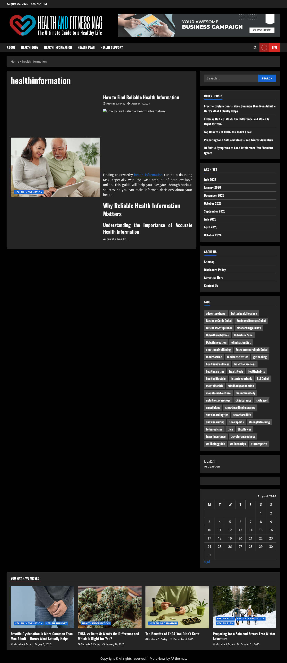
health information (148, 175)
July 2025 (210, 219)
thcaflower (244, 429)
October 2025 (212, 203)
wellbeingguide (215, 443)
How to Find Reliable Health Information (55, 167)
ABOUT (11, 47)
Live (274, 47)
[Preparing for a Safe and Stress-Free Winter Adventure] (244, 607)
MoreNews (158, 658)
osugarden (212, 466)
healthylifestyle (216, 378)
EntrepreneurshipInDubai (251, 349)
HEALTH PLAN (86, 47)
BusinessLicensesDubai (251, 320)
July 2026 (210, 179)
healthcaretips (215, 371)
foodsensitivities (237, 356)
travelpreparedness (243, 436)
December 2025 (214, 195)
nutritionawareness (218, 400)
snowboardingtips (217, 414)
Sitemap (209, 261)
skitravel (261, 400)
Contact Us (211, 285)
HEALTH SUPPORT (112, 47)
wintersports (259, 443)
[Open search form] (255, 47)
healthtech (236, 371)
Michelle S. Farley (115, 103)
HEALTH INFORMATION (58, 47)
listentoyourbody (241, 378)
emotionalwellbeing (218, 349)
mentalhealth (214, 385)
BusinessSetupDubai (219, 327)
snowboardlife (242, 414)
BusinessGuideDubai (219, 320)
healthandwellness (217, 364)
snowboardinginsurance (240, 407)
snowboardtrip (215, 422)
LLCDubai (263, 378)
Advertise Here (213, 277)
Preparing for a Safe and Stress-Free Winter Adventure (239, 140)
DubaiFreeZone (243, 335)
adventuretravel (216, 313)
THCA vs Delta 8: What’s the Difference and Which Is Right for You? (108, 636)
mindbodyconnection (241, 385)
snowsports (236, 422)
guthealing (260, 356)
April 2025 (210, 227)
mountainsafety (245, 393)
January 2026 (212, 187)
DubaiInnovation (216, 342)
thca (230, 429)
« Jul (207, 561)
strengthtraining (259, 422)
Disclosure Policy (215, 269)
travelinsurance (216, 436)
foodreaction (214, 356)
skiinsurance (243, 400)
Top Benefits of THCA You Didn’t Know (228, 132)
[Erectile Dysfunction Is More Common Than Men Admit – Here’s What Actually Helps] (42, 607)
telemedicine (214, 429)
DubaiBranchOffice (217, 335)
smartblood (213, 407)
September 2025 (214, 211)
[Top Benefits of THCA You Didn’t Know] (177, 607)
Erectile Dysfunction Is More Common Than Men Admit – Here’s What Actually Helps (42, 636)
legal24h (210, 461)
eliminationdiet (241, 342)
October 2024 (212, 235)
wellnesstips (238, 443)
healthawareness (245, 364)
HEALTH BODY (29, 47)
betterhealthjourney (244, 313)
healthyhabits (256, 371)
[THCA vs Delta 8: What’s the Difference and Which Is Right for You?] (110, 607)
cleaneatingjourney (249, 327)
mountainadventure (218, 393)
